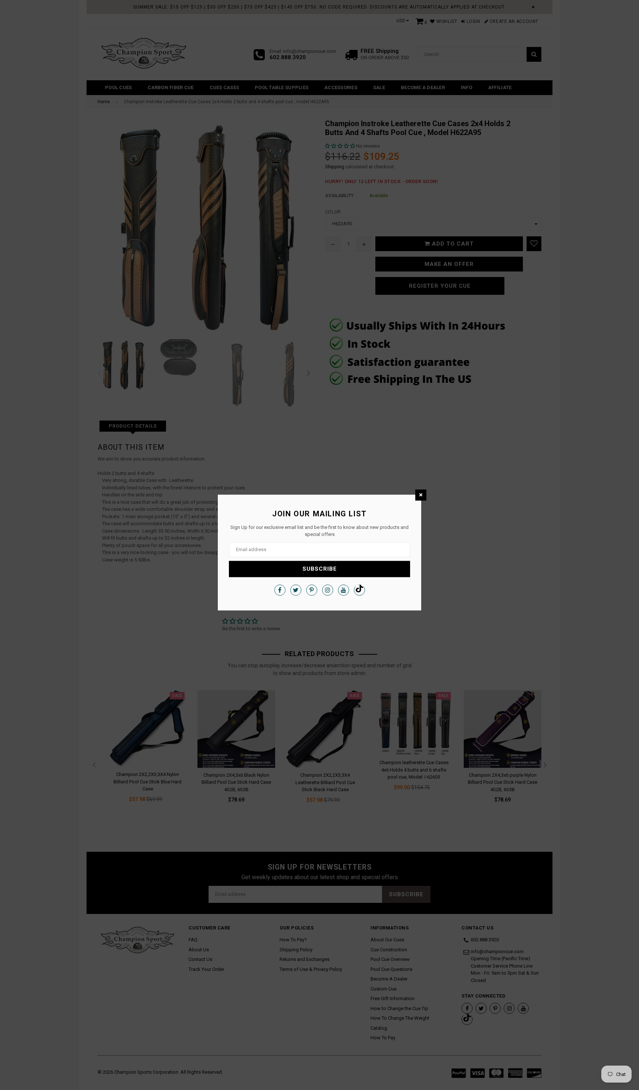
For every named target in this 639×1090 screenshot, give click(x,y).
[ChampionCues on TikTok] (359, 589)
